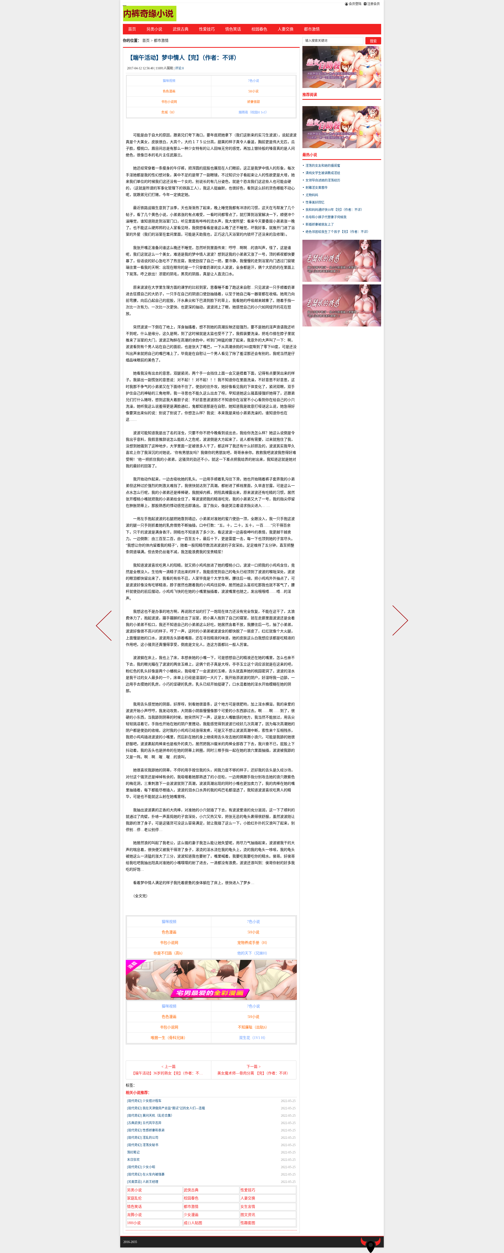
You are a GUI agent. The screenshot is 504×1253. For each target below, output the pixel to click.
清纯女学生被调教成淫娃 (323, 173)
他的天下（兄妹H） (253, 953)
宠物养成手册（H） (253, 943)
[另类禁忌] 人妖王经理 (142, 1182)
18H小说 (134, 1223)
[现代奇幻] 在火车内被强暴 (146, 1174)
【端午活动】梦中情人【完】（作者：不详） (183, 57)
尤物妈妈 (312, 195)
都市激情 (312, 29)
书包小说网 (169, 102)
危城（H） (168, 112)
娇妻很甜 (253, 102)
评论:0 (179, 68)
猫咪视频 (169, 81)
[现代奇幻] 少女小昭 (141, 1167)
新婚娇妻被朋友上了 (320, 224)
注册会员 (373, 4)
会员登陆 (354, 4)
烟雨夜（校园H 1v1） (254, 112)
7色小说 (253, 81)
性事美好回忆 (315, 202)
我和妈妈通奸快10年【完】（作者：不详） (335, 210)
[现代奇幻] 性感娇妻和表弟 (146, 1130)
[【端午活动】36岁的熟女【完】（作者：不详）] (105, 627)
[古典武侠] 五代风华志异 (144, 1123)
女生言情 (247, 1207)
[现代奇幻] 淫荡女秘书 (142, 1145)
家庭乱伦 (134, 1198)
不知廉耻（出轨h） (253, 1027)
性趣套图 (247, 1223)
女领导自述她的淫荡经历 (323, 180)
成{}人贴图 (193, 1223)
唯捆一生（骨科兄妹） (169, 1038)
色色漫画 (169, 91)
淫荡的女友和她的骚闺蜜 (323, 166)
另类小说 (154, 29)
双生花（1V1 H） (253, 1038)
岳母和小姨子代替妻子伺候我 (326, 217)
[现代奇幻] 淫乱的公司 (142, 1138)
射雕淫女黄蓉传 (317, 188)
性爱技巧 (207, 29)
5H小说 (253, 91)
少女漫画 (191, 1215)
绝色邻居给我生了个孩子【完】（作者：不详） (338, 232)
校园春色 (259, 29)
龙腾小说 (134, 1215)
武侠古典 (180, 29)
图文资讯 (247, 1215)
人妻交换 (285, 29)
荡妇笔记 (133, 1152)
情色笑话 (233, 29)
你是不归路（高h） (169, 953)
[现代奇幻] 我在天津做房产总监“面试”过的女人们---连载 (166, 1108)
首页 (132, 29)
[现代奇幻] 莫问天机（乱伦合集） (150, 1115)
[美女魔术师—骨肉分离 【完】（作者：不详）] (399, 627)
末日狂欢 (133, 1160)
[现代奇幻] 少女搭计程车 (144, 1101)
